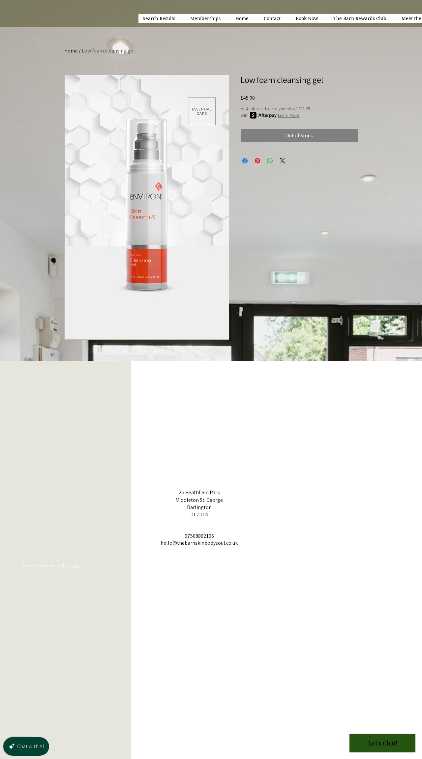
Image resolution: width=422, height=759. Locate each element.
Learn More (288, 115)
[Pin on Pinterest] (257, 161)
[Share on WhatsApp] (270, 161)
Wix (75, 565)
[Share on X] (282, 161)
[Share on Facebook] (245, 161)
